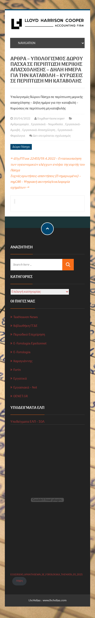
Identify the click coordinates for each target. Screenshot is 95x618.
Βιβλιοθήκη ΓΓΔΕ (25, 326)
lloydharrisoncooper (51, 118)
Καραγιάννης (22, 361)
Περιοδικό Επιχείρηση (29, 334)
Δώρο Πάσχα (21, 146)
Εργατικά (20, 378)
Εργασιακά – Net (25, 387)
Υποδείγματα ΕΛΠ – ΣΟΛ (27, 421)
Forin (17, 370)
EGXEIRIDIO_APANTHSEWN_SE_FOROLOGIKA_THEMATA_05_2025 (46, 575)
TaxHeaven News (25, 317)
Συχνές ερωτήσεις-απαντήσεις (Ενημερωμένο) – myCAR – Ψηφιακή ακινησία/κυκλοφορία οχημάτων (45, 182)
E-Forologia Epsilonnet (30, 343)
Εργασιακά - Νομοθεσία (47, 124)
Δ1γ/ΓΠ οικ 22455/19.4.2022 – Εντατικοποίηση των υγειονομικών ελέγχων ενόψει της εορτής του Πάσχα (47, 164)
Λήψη (19, 581)
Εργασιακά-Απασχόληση (38, 130)
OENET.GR (20, 396)
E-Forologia (21, 352)
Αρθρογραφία (19, 124)
